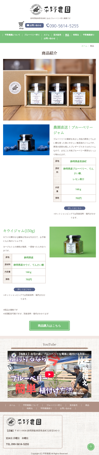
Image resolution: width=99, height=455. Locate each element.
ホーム (84, 46)
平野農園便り (88, 35)
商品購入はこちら (49, 325)
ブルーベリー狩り (32, 35)
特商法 (76, 35)
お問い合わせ (49, 38)
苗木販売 (57, 35)
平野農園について (12, 35)
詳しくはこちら (74, 208)
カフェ (47, 35)
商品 (67, 35)
